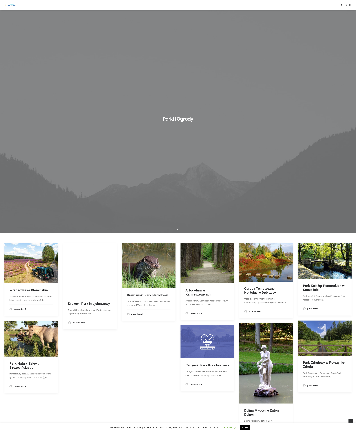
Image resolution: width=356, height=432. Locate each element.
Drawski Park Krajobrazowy (89, 304)
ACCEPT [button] (245, 427)
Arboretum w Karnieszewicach (198, 292)
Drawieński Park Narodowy (147, 295)
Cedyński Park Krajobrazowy (207, 365)
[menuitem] (342, 5)
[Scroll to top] (350, 421)
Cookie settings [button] (229, 427)
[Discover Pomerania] (9, 5)
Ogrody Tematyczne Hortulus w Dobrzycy (260, 291)
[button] (342, 5)
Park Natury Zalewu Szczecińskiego (24, 365)
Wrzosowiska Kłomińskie (28, 290)
